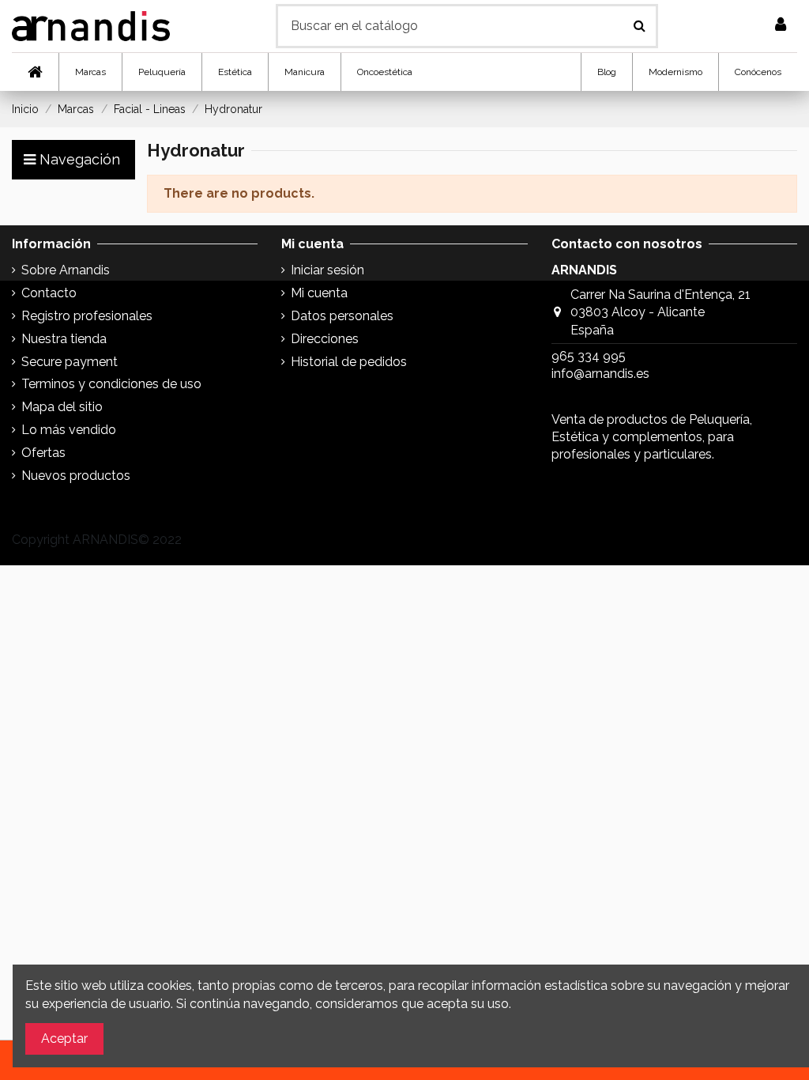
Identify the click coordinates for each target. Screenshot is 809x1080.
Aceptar (64, 1038)
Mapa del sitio (62, 406)
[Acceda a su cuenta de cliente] (780, 26)
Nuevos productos (75, 475)
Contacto (49, 292)
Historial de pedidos (349, 361)
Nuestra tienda (64, 338)
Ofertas (43, 452)
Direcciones (325, 338)
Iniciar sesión (327, 270)
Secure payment (69, 361)
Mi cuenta (319, 292)
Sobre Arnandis (65, 270)
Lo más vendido (68, 429)
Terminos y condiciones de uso (111, 383)
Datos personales (342, 315)
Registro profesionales (86, 315)
